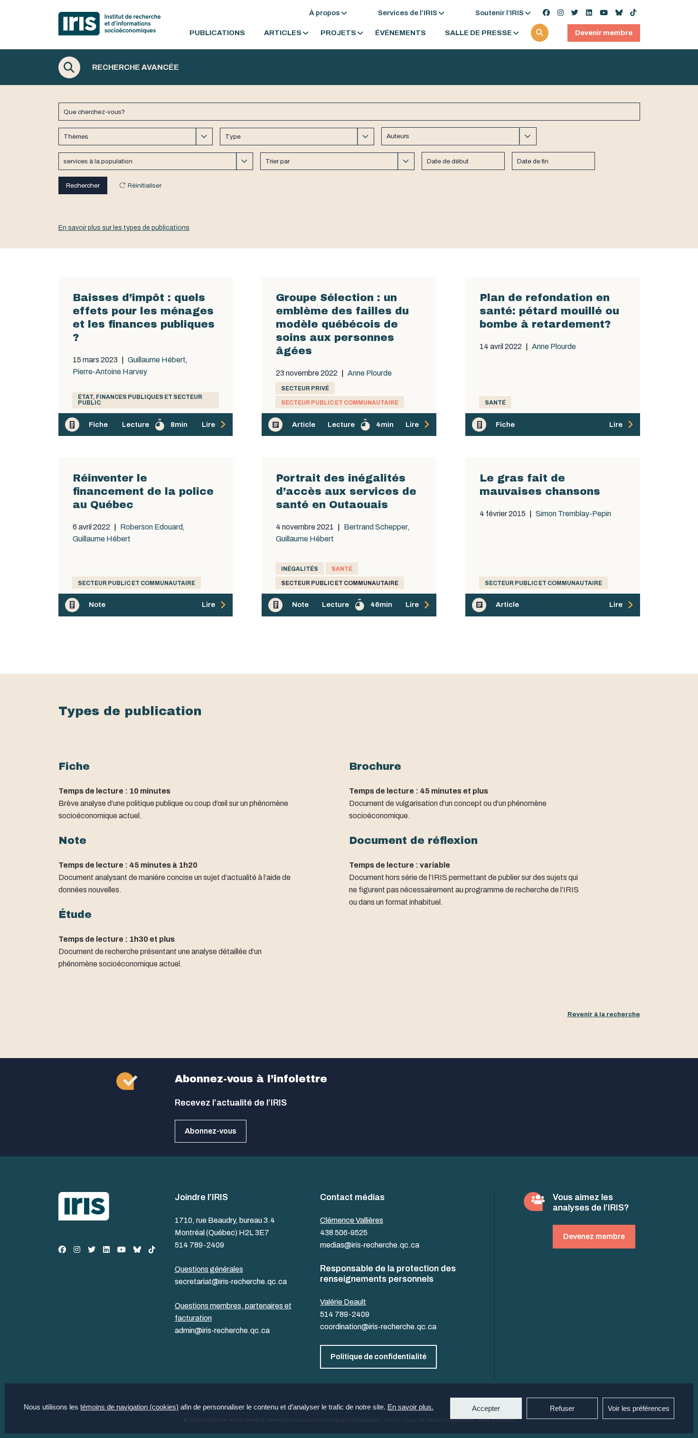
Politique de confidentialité (378, 1357)
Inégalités (299, 569)
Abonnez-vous (210, 1131)
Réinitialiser (144, 185)
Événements (400, 33)
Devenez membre (594, 1236)
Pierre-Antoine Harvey (110, 372)
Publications (217, 33)
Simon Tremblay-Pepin (573, 514)
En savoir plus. (410, 1407)
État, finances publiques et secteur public (140, 400)
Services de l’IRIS (407, 13)
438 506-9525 (344, 1233)
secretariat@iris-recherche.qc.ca (231, 1281)
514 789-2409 (199, 1245)
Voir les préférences (639, 1408)
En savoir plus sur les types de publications (123, 227)
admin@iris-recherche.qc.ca (222, 1330)
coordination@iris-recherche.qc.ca (378, 1327)
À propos (324, 13)
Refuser (562, 1408)
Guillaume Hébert (157, 360)
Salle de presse (478, 33)
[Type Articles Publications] (297, 136)
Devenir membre (603, 33)
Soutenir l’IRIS (499, 13)
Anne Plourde (370, 373)
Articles (283, 33)
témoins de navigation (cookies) (129, 1407)
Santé (495, 402)
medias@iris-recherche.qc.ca (369, 1245)
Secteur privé (305, 388)
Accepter (486, 1408)
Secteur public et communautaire (339, 402)
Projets (338, 33)
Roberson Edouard (151, 527)
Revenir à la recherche (603, 1014)
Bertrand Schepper (376, 527)
